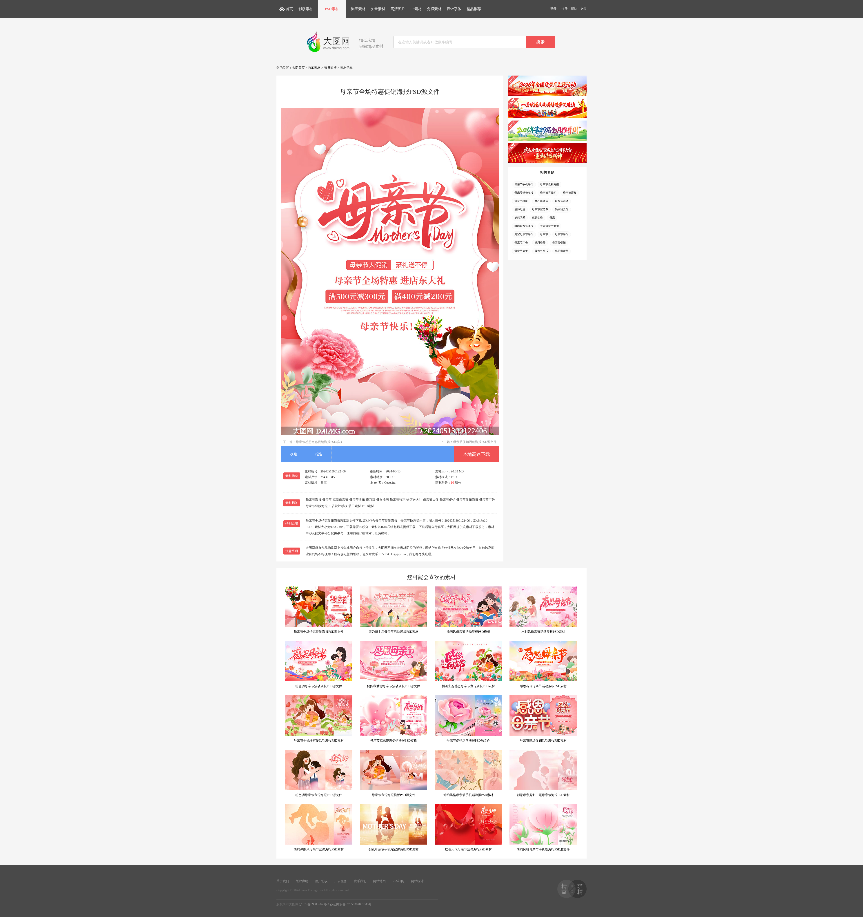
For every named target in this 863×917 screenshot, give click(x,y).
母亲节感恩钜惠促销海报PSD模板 (319, 442)
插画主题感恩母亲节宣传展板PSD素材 (468, 686)
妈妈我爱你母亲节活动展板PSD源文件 (393, 686)
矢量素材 (378, 9)
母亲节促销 (559, 242)
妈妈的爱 (519, 217)
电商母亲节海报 (523, 226)
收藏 (293, 454)
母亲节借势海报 (523, 192)
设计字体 (454, 9)
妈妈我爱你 (561, 209)
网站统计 (417, 881)
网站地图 (379, 881)
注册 (564, 9)
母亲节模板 (521, 201)
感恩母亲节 (561, 251)
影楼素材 (305, 9)
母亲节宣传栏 (548, 192)
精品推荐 (474, 9)
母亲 (552, 217)
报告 (319, 454)
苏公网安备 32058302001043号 (351, 904)
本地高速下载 (476, 454)
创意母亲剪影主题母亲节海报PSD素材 (543, 795)
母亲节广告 (521, 242)
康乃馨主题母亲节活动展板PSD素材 (393, 631)
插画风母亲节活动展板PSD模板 (468, 631)
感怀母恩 (519, 209)
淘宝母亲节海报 (523, 234)
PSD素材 (332, 9)
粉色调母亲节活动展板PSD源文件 (318, 686)
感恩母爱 (540, 242)
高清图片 (398, 9)
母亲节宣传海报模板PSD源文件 (393, 795)
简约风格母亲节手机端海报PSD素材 (468, 795)
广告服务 (340, 881)
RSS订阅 (398, 881)
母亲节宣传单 (540, 209)
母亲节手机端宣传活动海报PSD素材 (319, 740)
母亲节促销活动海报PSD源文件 (475, 442)
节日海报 (330, 67)
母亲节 (544, 234)
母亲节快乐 (541, 251)
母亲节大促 (521, 251)
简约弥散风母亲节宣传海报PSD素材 (319, 849)
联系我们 (360, 881)
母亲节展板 (569, 192)
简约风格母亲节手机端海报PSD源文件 (543, 849)
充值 (583, 9)
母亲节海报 (561, 234)
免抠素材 (434, 9)
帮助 (574, 9)
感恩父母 (537, 217)
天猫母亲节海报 (549, 226)
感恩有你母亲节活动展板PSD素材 (543, 686)
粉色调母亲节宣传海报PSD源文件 (318, 795)
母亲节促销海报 (549, 184)
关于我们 (282, 881)
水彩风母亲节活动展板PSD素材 (543, 631)
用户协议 (321, 881)
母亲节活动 (561, 201)
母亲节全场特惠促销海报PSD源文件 (319, 631)
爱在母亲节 (541, 201)
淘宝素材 (358, 9)
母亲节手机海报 (523, 184)
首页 (289, 9)
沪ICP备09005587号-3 (314, 904)
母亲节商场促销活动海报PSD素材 (543, 740)
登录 (553, 9)
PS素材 (416, 9)
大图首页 (298, 67)
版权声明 (302, 881)
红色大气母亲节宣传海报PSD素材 (468, 849)
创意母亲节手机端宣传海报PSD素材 (393, 849)
